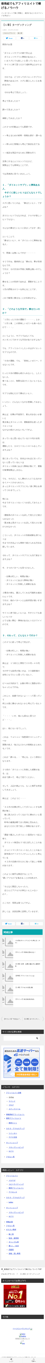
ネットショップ (12, 1143)
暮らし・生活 (14, 1246)
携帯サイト (13, 1123)
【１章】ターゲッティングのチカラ (34, 1019)
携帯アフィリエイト (13, 1118)
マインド (12, 1101)
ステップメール (14, 1109)
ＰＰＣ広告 (13, 1137)
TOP (23, 1269)
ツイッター (13, 1133)
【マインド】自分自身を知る (24, 999)
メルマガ (12, 1180)
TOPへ (34, 1361)
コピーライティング (16, 1184)
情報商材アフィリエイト (15, 1114)
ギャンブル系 (14, 1242)
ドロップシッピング (16, 1147)
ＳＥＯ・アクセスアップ (15, 1128)
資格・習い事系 (14, 1253)
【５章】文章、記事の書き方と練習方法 (27, 965)
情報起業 (9, 1222)
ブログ (11, 1105)
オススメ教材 (11, 1229)
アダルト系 (10, 1157)
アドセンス (13, 1192)
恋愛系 (11, 1250)
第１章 (20, 33)
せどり (11, 1151)
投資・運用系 (14, 1238)
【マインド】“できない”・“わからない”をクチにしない (13, 1019)
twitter (11, 1202)
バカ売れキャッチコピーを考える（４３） (27, 941)
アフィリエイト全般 (13, 1093)
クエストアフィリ (9, 33)
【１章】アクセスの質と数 (24, 987)
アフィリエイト (12, 1176)
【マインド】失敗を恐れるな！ (25, 952)
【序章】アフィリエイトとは (24, 976)
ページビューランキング (21, 1328)
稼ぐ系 (11, 1234)
